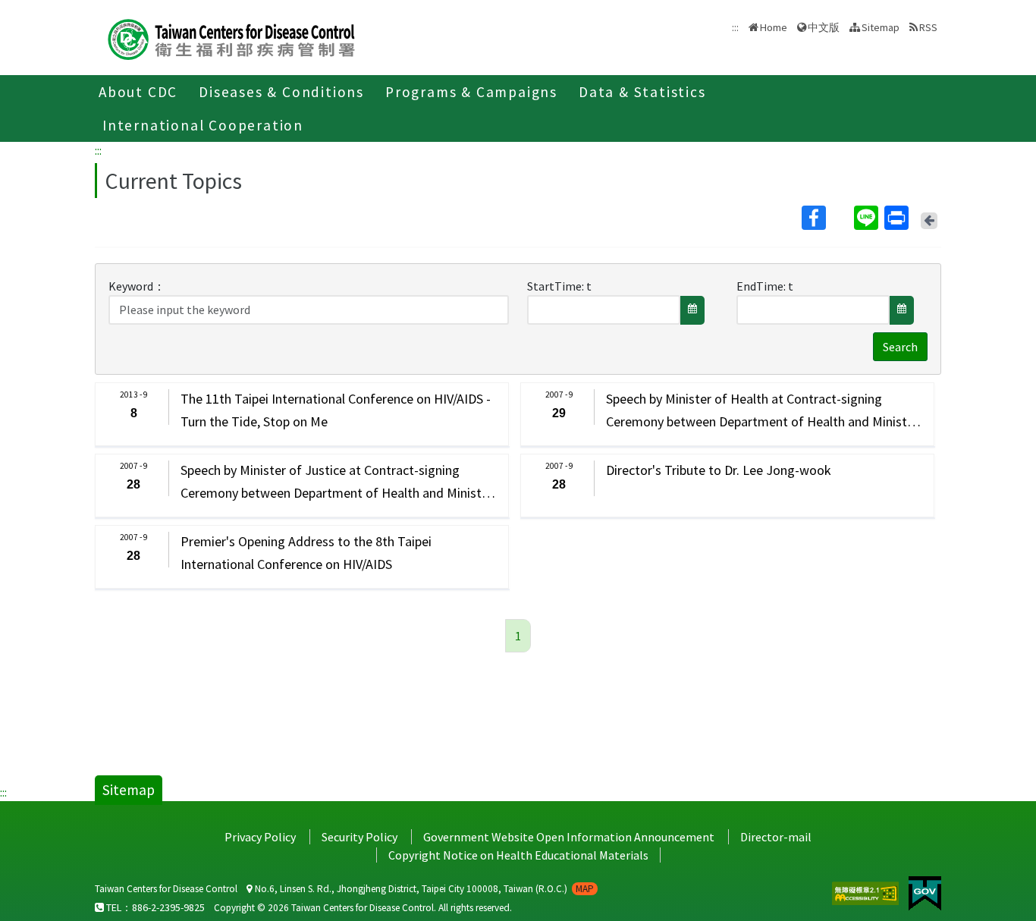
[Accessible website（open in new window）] (866, 891)
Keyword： (136, 286)
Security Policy (359, 836)
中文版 (824, 26)
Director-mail (776, 836)
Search (900, 346)
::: (98, 150)
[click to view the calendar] (692, 310)
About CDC (138, 92)
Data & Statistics (642, 92)
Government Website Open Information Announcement (568, 836)
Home (773, 27)
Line (867, 218)
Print (898, 218)
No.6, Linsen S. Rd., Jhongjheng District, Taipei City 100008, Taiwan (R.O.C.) (423, 888)
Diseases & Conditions (281, 92)
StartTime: (555, 286)
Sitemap (880, 27)
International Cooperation (202, 125)
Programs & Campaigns (471, 92)
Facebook (826, 218)
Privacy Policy (260, 836)
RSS (928, 27)
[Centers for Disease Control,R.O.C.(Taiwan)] (231, 37)
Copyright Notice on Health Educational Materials (518, 855)
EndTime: (761, 286)
